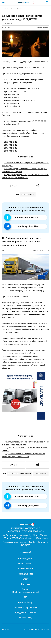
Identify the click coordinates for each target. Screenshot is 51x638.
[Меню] (3, 2)
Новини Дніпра (25, 558)
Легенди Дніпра (25, 573)
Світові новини (25, 568)
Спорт (25, 578)
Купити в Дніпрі (25, 602)
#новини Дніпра (28, 194)
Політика (25, 584)
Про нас (25, 589)
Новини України (25, 563)
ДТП (25, 597)
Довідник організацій (25, 612)
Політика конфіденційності (25, 592)
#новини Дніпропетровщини (19, 473)
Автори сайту (25, 617)
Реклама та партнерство (25, 607)
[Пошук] (47, 2)
